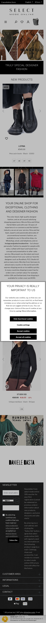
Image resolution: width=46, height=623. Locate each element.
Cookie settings (23, 325)
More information (29, 311)
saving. (18, 311)
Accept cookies (23, 331)
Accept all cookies (23, 337)
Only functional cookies (23, 319)
